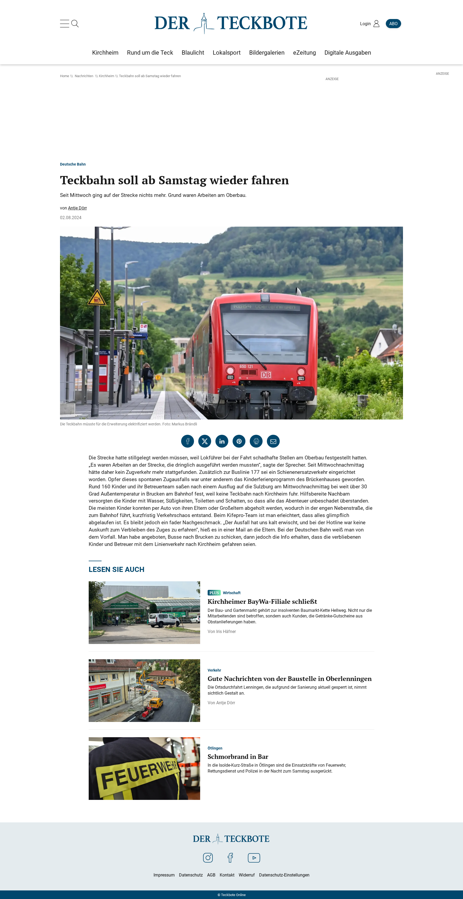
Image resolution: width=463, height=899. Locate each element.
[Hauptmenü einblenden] (65, 23)
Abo (393, 24)
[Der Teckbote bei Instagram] (208, 857)
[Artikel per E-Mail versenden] (273, 441)
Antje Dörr (77, 208)
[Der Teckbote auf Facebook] (230, 857)
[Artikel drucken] (256, 441)
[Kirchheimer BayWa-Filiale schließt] (144, 612)
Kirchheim (106, 75)
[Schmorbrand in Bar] (144, 768)
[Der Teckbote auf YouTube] (254, 857)
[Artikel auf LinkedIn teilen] (221, 441)
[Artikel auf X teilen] (204, 441)
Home (64, 75)
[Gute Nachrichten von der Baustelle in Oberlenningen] (144, 690)
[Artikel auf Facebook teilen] (187, 441)
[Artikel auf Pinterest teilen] (239, 441)
